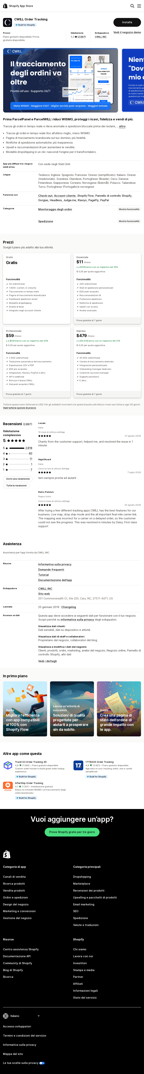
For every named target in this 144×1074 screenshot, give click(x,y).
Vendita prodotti (14, 890)
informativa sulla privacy (77, 619)
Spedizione (45, 221)
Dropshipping (82, 876)
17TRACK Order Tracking (100, 762)
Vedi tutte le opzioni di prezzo (19, 407)
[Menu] (139, 6)
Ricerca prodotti (14, 883)
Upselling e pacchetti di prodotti (95, 897)
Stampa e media (83, 970)
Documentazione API (17, 956)
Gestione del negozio (17, 918)
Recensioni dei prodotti (88, 890)
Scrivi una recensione (18, 478)
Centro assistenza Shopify (21, 949)
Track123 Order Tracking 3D (31, 762)
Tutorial (43, 574)
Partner (78, 976)
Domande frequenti (51, 569)
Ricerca (8, 976)
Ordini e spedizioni (15, 897)
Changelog (68, 607)
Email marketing (83, 904)
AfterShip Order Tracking (29, 783)
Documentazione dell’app (55, 580)
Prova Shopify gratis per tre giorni (72, 832)
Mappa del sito (13, 1053)
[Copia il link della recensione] (47, 423)
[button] (36, 770)
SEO (75, 911)
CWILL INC (100, 36)
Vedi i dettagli (47, 661)
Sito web (44, 593)
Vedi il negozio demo (127, 32)
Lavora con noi (83, 956)
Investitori (80, 963)
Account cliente (65, 195)
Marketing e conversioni (19, 911)
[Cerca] (132, 6)
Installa (127, 22)
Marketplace (81, 883)
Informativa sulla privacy (54, 564)
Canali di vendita (14, 876)
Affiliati (78, 983)
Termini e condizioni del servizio (24, 1035)
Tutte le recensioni (16, 485)
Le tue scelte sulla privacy (20, 1062)
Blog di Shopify (13, 970)
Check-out (45, 195)
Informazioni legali (85, 990)
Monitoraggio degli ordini (55, 209)
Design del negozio (15, 904)
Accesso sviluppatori (17, 1026)
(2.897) (81, 36)
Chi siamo (79, 949)
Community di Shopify (17, 963)
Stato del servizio (85, 997)
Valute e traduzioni (86, 925)
